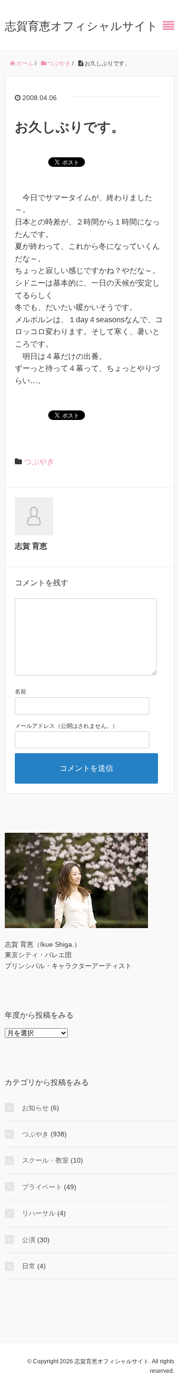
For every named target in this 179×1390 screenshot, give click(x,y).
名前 (20, 691)
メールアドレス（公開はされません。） (66, 726)
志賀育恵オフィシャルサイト (81, 26)
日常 (28, 1266)
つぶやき (39, 462)
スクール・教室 (45, 1160)
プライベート (42, 1187)
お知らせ (35, 1108)
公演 (28, 1240)
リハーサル (38, 1213)
